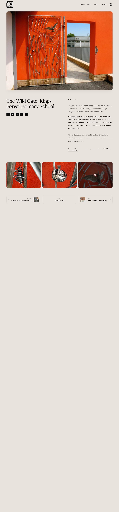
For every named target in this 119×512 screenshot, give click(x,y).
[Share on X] (12, 114)
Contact (104, 4)
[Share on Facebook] (17, 114)
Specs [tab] (75, 99)
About (96, 4)
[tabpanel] (90, 128)
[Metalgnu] (9, 4)
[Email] (26, 114)
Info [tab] (69, 99)
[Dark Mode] (110, 4)
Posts (89, 4)
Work (83, 4)
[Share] (8, 114)
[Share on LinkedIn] (21, 114)
